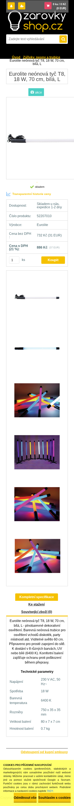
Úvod (16, 57)
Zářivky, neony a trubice (41, 57)
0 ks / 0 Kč (59, 4)
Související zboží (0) (36, 612)
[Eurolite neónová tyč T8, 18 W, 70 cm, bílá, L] (37, 298)
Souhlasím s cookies (54, 797)
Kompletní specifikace (36, 597)
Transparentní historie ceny (31, 194)
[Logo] (36, 21)
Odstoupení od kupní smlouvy (44, 752)
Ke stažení (36, 604)
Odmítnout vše (25, 797)
